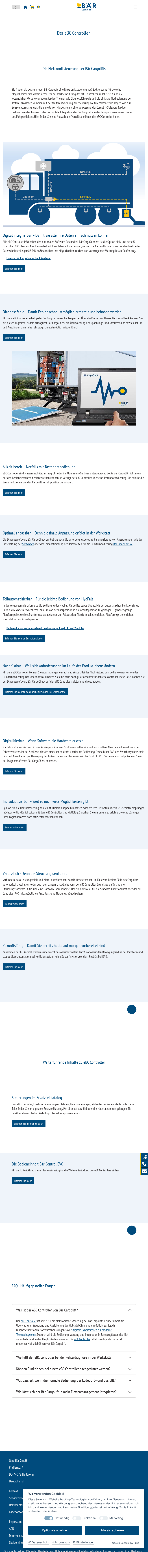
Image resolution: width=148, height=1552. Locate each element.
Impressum (15, 1521)
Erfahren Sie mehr (14, 268)
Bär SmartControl (122, 544)
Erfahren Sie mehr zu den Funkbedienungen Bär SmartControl (35, 692)
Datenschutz (16, 1535)
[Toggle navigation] (135, 7)
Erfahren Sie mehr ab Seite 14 (28, 1123)
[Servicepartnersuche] (144, 1156)
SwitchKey (28, 544)
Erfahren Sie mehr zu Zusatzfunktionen (24, 638)
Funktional (89, 1518)
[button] (144, 1164)
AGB (11, 1528)
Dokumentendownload (22, 1505)
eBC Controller (28, 1321)
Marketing (116, 1518)
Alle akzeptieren (112, 1530)
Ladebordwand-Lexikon (22, 1512)
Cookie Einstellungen (21, 1542)
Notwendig (62, 1518)
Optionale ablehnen (55, 1530)
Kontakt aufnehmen (14, 827)
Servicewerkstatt (18, 1498)
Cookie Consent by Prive (125, 1543)
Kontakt (13, 1491)
